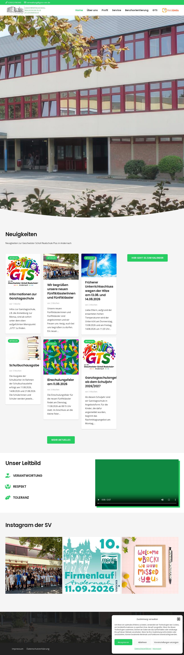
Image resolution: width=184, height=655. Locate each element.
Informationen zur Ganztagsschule (23, 296)
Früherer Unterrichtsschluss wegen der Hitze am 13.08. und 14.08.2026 (99, 290)
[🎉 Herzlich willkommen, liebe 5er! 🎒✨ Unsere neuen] (33, 565)
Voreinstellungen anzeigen (166, 642)
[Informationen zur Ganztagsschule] (23, 255)
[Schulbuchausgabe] (23, 338)
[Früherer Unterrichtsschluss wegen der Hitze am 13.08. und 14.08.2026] (99, 255)
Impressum (157, 648)
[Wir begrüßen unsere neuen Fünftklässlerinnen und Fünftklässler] (61, 255)
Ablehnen (142, 642)
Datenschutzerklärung (143, 648)
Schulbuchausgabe (24, 365)
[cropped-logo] (26, 10)
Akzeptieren (123, 642)
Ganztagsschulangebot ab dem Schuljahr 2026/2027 (103, 381)
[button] (178, 619)
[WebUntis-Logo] (170, 10)
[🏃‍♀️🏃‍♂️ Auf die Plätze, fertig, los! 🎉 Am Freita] (92, 565)
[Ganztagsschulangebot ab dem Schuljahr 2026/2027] (99, 339)
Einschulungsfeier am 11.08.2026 (60, 382)
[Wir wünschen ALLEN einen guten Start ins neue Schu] (150, 565)
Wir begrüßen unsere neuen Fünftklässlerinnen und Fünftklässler (61, 291)
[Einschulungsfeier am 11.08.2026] (61, 341)
